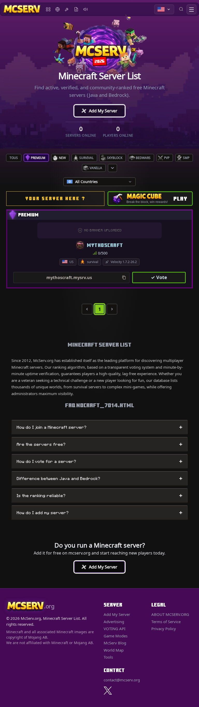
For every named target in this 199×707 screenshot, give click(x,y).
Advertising (85, 9)
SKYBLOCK (114, 158)
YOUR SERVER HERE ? (55, 198)
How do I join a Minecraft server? (99, 427)
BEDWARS (143, 158)
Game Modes (115, 635)
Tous (14, 158)
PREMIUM (38, 158)
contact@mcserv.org (122, 679)
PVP (166, 158)
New (62, 158)
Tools (66, 9)
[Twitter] (108, 691)
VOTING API (114, 628)
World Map (57, 9)
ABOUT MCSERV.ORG (170, 614)
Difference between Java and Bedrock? (99, 478)
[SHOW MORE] (112, 168)
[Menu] (191, 9)
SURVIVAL (86, 158)
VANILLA (96, 168)
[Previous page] (87, 309)
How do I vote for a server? (99, 461)
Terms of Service (166, 621)
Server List (48, 9)
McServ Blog (76, 9)
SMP (186, 158)
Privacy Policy (163, 628)
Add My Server (98, 110)
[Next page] (111, 309)
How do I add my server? (99, 512)
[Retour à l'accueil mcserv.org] (22, 9)
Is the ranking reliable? (99, 495)
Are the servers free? (99, 444)
